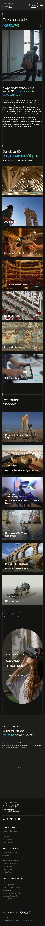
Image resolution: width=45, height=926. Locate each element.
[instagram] (7, 819)
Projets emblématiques (9, 831)
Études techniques (8, 869)
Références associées (9, 852)
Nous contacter (7, 842)
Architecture (6, 855)
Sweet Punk (16, 918)
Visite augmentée (8, 885)
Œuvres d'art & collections (10, 861)
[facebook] (15, 819)
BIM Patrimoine (7, 866)
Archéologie (6, 858)
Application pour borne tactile (11, 887)
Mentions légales (28, 920)
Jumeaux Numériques (9, 863)
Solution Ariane (7, 872)
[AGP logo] (7, 5)
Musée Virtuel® (7, 890)
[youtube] (19, 819)
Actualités (5, 837)
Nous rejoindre (7, 839)
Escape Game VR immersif (11, 893)
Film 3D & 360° (7, 899)
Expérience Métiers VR (9, 896)
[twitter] (11, 819)
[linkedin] (3, 819)
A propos (5, 834)
